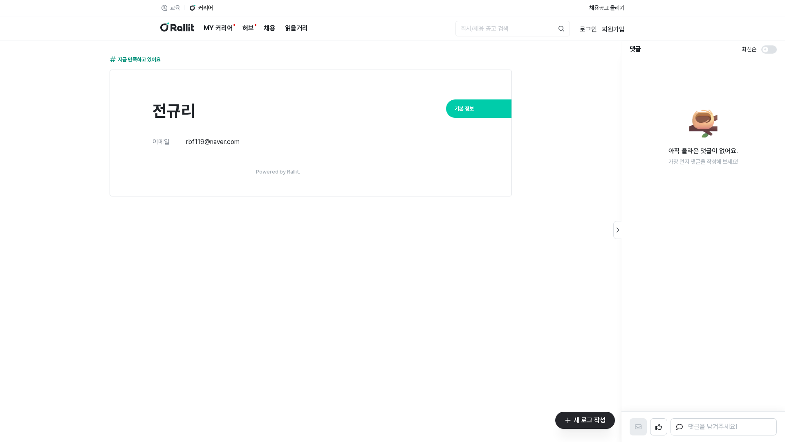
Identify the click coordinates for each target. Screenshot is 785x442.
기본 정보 (464, 109)
